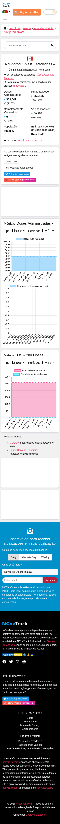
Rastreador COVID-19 (30, 741)
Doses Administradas (33, 223)
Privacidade (30, 721)
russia (27, 28)
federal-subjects (43, 28)
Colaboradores (30, 729)
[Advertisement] (30, 201)
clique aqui (19, 85)
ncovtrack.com (10, 762)
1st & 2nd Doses (29, 355)
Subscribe (50, 580)
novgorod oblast (14, 32)
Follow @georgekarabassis (20, 179)
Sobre (30, 718)
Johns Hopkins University (24, 450)
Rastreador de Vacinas (30, 745)
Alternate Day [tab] (28, 557)
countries (14, 28)
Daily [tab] (13, 557)
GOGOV (14, 442)
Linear (17, 231)
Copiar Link (11, 161)
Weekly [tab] (45, 557)
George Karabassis (36, 814)
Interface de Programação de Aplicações (30, 748)
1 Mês (46, 231)
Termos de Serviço (30, 725)
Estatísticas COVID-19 (30, 140)
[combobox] (30, 572)
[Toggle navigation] (4, 18)
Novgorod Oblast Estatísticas (28, 64)
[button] (6, 12)
